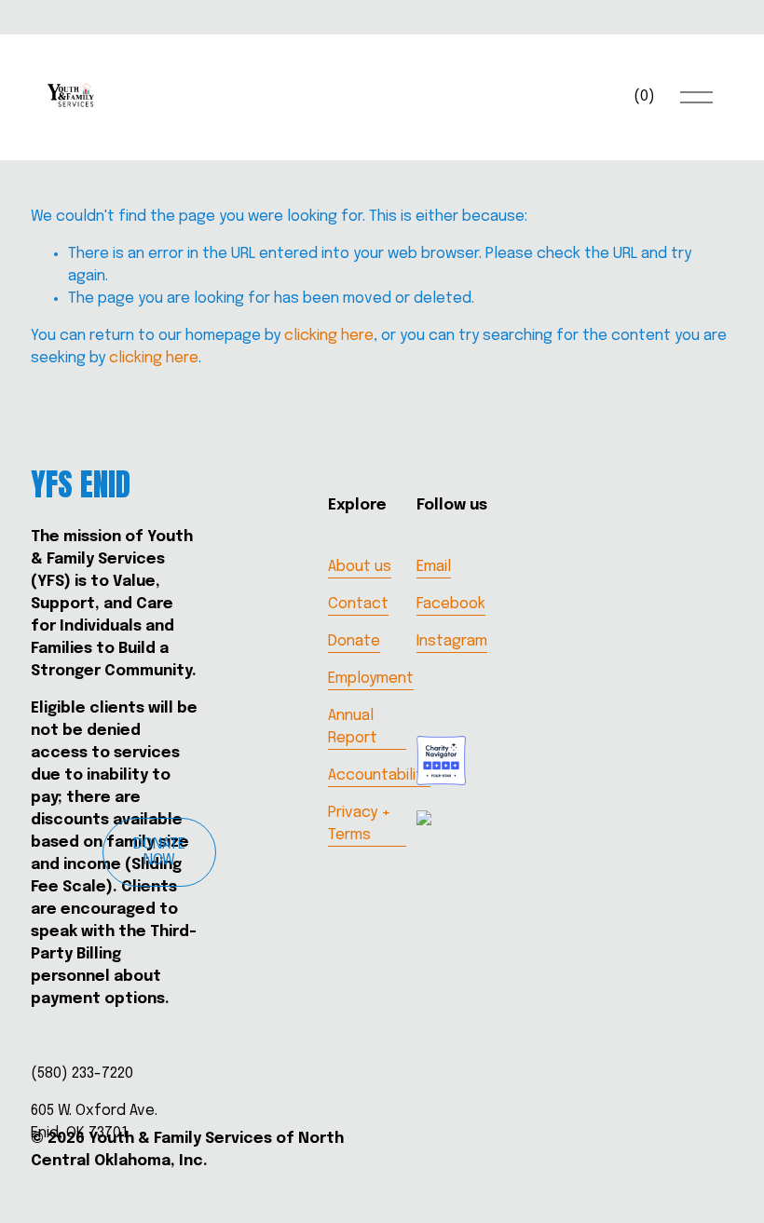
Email (433, 567)
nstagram (453, 641)
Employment (371, 678)
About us (359, 567)
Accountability (379, 775)
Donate (354, 641)
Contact (358, 604)
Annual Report (352, 727)
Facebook (450, 604)
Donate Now (159, 852)
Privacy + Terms (359, 824)
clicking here (329, 336)
